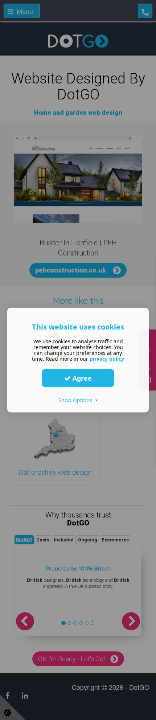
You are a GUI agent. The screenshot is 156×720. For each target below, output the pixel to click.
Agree (81, 377)
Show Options (76, 400)
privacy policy (107, 358)
